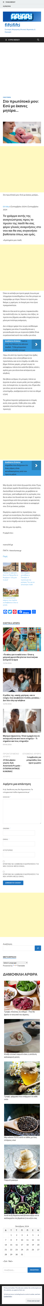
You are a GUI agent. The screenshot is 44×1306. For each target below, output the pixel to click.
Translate (21, 965)
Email (6, 839)
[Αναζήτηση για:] (22, 1270)
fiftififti (12, 25)
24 (22, 1249)
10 (22, 1240)
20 (38, 1245)
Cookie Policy (8, 1296)
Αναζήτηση (7, 944)
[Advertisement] (22, 69)
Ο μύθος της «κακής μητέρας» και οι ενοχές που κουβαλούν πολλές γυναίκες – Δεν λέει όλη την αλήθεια (22, 698)
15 (11, 1245)
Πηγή (5, 556)
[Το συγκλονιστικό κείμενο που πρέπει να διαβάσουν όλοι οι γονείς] (11, 592)
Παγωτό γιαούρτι (11, 1180)
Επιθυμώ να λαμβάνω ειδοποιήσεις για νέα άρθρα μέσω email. (21, 875)
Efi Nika (6, 206)
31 (22, 1254)
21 (6, 1249)
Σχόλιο (7, 797)
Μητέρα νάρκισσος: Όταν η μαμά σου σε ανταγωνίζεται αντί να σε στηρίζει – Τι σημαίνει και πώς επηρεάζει (21, 738)
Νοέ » (10, 1261)
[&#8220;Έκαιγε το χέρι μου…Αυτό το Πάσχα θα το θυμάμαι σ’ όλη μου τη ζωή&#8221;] (11, 567)
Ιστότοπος (8, 850)
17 (22, 1245)
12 (33, 1240)
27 (38, 1249)
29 (11, 1254)
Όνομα (6, 828)
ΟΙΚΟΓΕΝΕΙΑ (7, 97)
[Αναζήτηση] (38, 948)
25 (27, 1249)
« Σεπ (5, 1261)
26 (33, 1249)
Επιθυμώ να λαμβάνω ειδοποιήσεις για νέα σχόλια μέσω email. (21, 865)
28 (6, 1254)
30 (16, 1254)
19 (33, 1245)
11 (27, 1240)
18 (27, 1245)
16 (16, 1245)
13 (38, 1240)
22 (11, 1249)
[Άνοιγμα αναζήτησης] (38, 40)
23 (16, 1249)
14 (6, 1245)
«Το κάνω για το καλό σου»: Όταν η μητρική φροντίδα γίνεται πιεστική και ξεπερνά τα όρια (20, 657)
